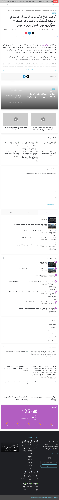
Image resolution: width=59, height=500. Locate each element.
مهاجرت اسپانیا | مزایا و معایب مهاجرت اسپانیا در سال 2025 (34, 238)
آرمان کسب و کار (52, 337)
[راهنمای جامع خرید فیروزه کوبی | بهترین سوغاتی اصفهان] (52, 233)
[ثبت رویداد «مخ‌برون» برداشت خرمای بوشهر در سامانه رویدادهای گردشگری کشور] (11, 146)
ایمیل (54, 198)
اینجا (50, 450)
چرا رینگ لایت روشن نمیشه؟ (41, 275)
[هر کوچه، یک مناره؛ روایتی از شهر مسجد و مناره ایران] (43, 388)
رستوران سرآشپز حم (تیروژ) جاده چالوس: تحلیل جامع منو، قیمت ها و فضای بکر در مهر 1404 (28, 292)
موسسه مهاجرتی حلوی (51, 330)
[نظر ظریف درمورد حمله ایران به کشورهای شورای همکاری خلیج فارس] (52, 311)
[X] (33, 33)
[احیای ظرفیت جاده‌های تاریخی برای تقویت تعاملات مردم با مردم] (15, 388)
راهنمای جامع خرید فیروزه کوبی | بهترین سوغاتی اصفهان (35, 231)
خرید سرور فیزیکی (43, 218)
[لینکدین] (29, 33)
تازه (28, 212)
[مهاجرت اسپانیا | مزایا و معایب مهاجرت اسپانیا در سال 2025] (52, 240)
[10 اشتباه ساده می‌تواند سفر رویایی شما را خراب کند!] (52, 304)
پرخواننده (48, 212)
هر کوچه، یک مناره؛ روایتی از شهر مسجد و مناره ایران (43, 398)
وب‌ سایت (26, 198)
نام (55, 191)
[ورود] (7, 5)
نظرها (10, 212)
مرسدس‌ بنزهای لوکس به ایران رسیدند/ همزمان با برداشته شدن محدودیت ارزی (30, 224)
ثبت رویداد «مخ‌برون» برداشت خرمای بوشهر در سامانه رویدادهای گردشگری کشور (11, 153)
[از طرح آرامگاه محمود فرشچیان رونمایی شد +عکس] (23, 486)
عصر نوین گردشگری (52, 340)
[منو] (57, 5)
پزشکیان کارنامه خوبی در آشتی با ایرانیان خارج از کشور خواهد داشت (49, 152)
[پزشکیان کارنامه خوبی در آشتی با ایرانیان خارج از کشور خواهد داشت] (48, 146)
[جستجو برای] (2, 5)
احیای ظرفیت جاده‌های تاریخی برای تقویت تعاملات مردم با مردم (16, 398)
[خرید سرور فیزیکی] (52, 220)
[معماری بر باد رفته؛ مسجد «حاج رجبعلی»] (29, 486)
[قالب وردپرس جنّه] (50, 4)
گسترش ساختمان (52, 324)
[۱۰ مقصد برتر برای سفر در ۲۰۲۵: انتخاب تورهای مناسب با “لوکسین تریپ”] (52, 248)
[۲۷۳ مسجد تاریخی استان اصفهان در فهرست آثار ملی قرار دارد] (23, 475)
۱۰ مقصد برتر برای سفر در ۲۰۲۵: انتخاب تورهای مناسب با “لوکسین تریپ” (31, 245)
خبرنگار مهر (46, 45)
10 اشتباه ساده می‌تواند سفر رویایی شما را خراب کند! (36, 302)
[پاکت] (26, 33)
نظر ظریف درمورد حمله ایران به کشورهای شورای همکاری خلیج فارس (33, 308)
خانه (54, 10)
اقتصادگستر (53, 327)
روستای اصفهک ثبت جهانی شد (41, 94)
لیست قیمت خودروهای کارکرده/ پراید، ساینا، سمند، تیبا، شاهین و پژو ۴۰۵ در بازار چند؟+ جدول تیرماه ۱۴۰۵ (26, 282)
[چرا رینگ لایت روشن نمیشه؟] (52, 277)
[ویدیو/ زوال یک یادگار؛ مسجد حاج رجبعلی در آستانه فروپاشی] (35, 487)
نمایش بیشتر (30, 70)
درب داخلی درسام (52, 334)
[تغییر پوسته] (4, 5)
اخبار (51, 10)
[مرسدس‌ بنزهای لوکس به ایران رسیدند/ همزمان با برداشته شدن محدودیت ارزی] (52, 226)
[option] (29, 95)
